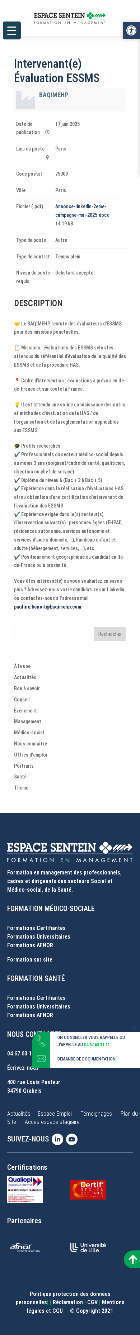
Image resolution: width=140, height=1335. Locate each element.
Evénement (25, 711)
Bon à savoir (27, 688)
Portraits (24, 766)
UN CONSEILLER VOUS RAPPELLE (87, 1037)
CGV (92, 1302)
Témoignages (96, 1113)
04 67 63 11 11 (24, 1053)
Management (27, 721)
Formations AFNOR (30, 945)
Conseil (22, 699)
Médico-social (29, 732)
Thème (21, 788)
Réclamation (68, 1302)
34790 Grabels (24, 1090)
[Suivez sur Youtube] (73, 1139)
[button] (131, 30)
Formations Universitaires (38, 936)
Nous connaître (30, 744)
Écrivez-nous (23, 1067)
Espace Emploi (55, 1113)
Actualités (25, 677)
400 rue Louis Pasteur (33, 1082)
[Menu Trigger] (12, 30)
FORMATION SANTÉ (36, 978)
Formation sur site (29, 959)
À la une (22, 666)
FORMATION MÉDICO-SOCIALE (51, 908)
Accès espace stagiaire (52, 1122)
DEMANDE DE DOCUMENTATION (86, 1059)
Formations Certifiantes (36, 928)
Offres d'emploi (30, 755)
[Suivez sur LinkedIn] (59, 1139)
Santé (20, 776)
